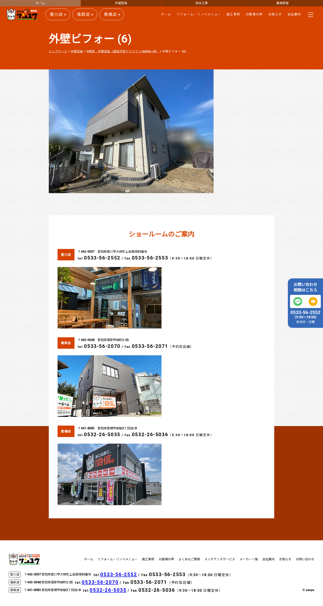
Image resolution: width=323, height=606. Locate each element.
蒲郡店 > (85, 14)
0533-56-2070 (102, 346)
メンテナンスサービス (219, 559)
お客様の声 (254, 14)
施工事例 (233, 14)
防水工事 (202, 3)
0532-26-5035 (102, 434)
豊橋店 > (112, 14)
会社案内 (294, 14)
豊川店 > (58, 14)
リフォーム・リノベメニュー (199, 14)
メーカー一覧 (249, 559)
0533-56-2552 (102, 258)
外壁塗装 (121, 3)
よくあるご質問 (189, 559)
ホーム (40, 3)
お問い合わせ (305, 559)
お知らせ (275, 14)
